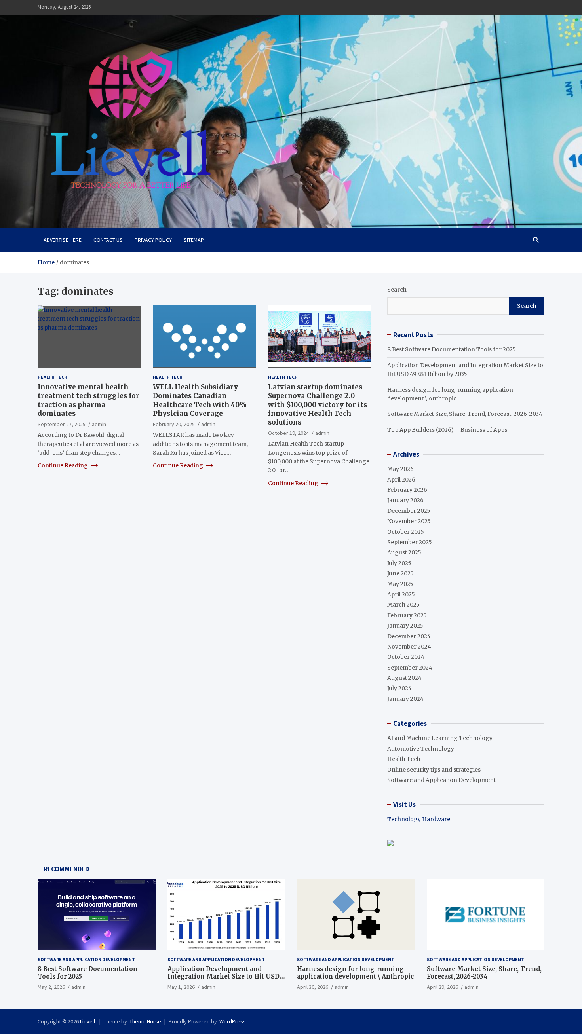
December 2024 (409, 636)
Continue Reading (63, 465)
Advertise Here (63, 239)
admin (99, 423)
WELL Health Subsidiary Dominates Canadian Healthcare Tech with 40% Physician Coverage (200, 400)
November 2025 (409, 521)
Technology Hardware (418, 819)
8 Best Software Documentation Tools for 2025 (451, 349)
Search (397, 289)
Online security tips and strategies (434, 769)
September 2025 (409, 542)
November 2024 (409, 646)
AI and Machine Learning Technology (440, 738)
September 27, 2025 (62, 423)
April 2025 (401, 594)
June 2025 (400, 573)
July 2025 (399, 563)
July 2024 (399, 688)
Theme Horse (145, 1021)
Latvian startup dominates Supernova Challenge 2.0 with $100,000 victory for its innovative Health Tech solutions (317, 404)
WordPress (232, 1021)
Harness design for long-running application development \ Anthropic (355, 973)
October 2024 (405, 656)
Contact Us (108, 239)
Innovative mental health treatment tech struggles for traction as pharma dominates (88, 400)
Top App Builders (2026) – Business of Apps (447, 429)
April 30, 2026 (312, 986)
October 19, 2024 (288, 432)
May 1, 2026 (181, 986)
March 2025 (403, 604)
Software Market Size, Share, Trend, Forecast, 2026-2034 (464, 413)
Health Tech (52, 376)
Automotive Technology (420, 748)
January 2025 (405, 625)
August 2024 (404, 677)
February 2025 (407, 615)
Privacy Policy (153, 239)
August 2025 (404, 552)
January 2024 (405, 698)
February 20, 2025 (174, 423)
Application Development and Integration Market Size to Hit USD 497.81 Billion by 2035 (223, 976)
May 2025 (400, 584)
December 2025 (408, 510)
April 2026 (401, 479)
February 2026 (407, 489)
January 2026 (405, 500)
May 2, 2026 (51, 986)
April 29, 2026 (442, 986)
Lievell (88, 1021)
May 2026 (400, 468)
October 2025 (405, 531)
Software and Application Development (441, 780)
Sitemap (194, 239)
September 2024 (409, 667)
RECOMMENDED (66, 869)
